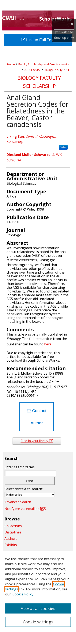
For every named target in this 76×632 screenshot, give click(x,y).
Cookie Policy (22, 594)
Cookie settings (38, 622)
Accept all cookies (38, 608)
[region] (38, 591)
